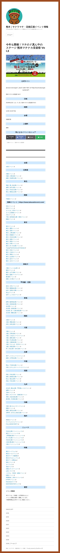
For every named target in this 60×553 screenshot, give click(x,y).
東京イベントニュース (12, 433)
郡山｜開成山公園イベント (13, 191)
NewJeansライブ (11, 481)
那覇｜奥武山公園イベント (13, 410)
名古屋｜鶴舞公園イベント (13, 312)
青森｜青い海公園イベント (13, 185)
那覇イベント (10, 408)
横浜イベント (10, 270)
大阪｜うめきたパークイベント (15, 335)
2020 (7, 520)
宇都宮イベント (10, 199)
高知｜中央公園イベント (13, 381)
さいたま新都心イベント (13, 212)
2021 (7, 524)
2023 (7, 532)
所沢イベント (10, 208)
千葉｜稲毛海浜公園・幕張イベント (16, 217)
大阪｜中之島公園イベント (13, 340)
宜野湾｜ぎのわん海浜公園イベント (16, 412)
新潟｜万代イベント (11, 286)
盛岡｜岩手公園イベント (13, 187)
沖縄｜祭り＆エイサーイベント (15, 406)
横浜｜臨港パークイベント (13, 274)
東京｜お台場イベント (12, 256)
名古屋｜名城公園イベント (13, 308)
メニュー (9, 34)
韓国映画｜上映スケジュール (14, 477)
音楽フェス (9, 466)
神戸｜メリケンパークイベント (15, 356)
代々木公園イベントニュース (14, 437)
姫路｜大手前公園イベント (13, 358)
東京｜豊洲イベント (11, 254)
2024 (7, 536)
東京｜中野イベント (11, 243)
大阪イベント (10, 331)
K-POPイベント (10, 479)
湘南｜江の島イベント (12, 279)
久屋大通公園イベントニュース (15, 442)
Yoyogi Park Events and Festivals (15, 248)
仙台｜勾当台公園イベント (13, 189)
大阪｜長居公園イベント (13, 346)
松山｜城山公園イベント (13, 378)
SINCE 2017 (9, 509)
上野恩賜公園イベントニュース (15, 435)
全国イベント (10, 166)
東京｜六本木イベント (12, 252)
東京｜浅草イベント (11, 230)
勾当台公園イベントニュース (14, 431)
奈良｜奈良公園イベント (13, 324)
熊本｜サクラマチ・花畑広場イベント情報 (27, 26)
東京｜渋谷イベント (11, 250)
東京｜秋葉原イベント (12, 235)
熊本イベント (10, 142)
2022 (7, 528)
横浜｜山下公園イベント (13, 272)
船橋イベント (10, 219)
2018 (7, 513)
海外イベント (10, 462)
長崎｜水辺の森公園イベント (14, 397)
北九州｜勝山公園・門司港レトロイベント (18, 388)
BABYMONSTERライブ (13, 484)
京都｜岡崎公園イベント (13, 322)
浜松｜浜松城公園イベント (13, 304)
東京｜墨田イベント (11, 228)
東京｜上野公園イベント (13, 232)
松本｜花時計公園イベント (13, 290)
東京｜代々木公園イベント (13, 245)
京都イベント (10, 320)
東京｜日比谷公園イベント (13, 237)
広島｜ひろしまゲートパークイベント (16, 367)
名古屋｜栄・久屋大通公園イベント (16, 310)
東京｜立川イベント (11, 261)
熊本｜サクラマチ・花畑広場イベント (16, 394)
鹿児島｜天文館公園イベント (14, 399)
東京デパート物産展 (11, 455)
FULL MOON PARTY (12, 424)
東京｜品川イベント (11, 258)
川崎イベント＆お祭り (12, 268)
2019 (7, 517)
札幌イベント (10, 173)
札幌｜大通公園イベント (13, 176)
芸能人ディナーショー (12, 468)
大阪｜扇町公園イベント (13, 337)
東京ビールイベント (11, 453)
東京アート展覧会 (11, 460)
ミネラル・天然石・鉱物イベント (15, 473)
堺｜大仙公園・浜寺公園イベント (15, 348)
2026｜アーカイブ (11, 543)
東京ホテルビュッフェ (12, 458)
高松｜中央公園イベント (13, 374)
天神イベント (10, 392)
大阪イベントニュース (12, 444)
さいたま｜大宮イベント (13, 210)
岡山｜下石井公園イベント (13, 365)
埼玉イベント (10, 206)
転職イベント (10, 475)
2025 (7, 539)
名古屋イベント (10, 306)
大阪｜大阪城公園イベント (13, 342)
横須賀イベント (10, 276)
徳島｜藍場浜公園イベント (13, 376)
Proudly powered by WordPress (34, 548)
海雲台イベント (10, 419)
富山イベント (10, 292)
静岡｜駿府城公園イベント (13, 302)
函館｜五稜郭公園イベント (13, 178)
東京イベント (10, 226)
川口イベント (10, 214)
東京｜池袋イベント (11, 239)
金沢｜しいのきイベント (13, 294)
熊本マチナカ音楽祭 (19, 142)
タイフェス (9, 464)
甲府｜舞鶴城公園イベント (13, 288)
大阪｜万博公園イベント (13, 333)
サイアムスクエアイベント (13, 422)
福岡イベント (10, 390)
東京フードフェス (11, 451)
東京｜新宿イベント (11, 241)
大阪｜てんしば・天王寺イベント (15, 344)
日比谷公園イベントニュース (14, 440)
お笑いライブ (10, 471)
